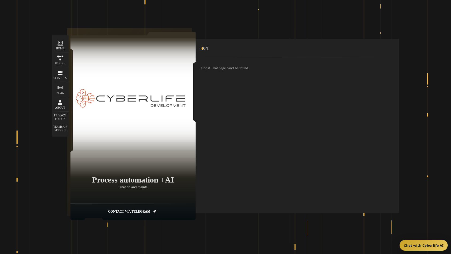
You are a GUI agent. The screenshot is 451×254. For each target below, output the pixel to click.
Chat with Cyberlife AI (423, 245)
